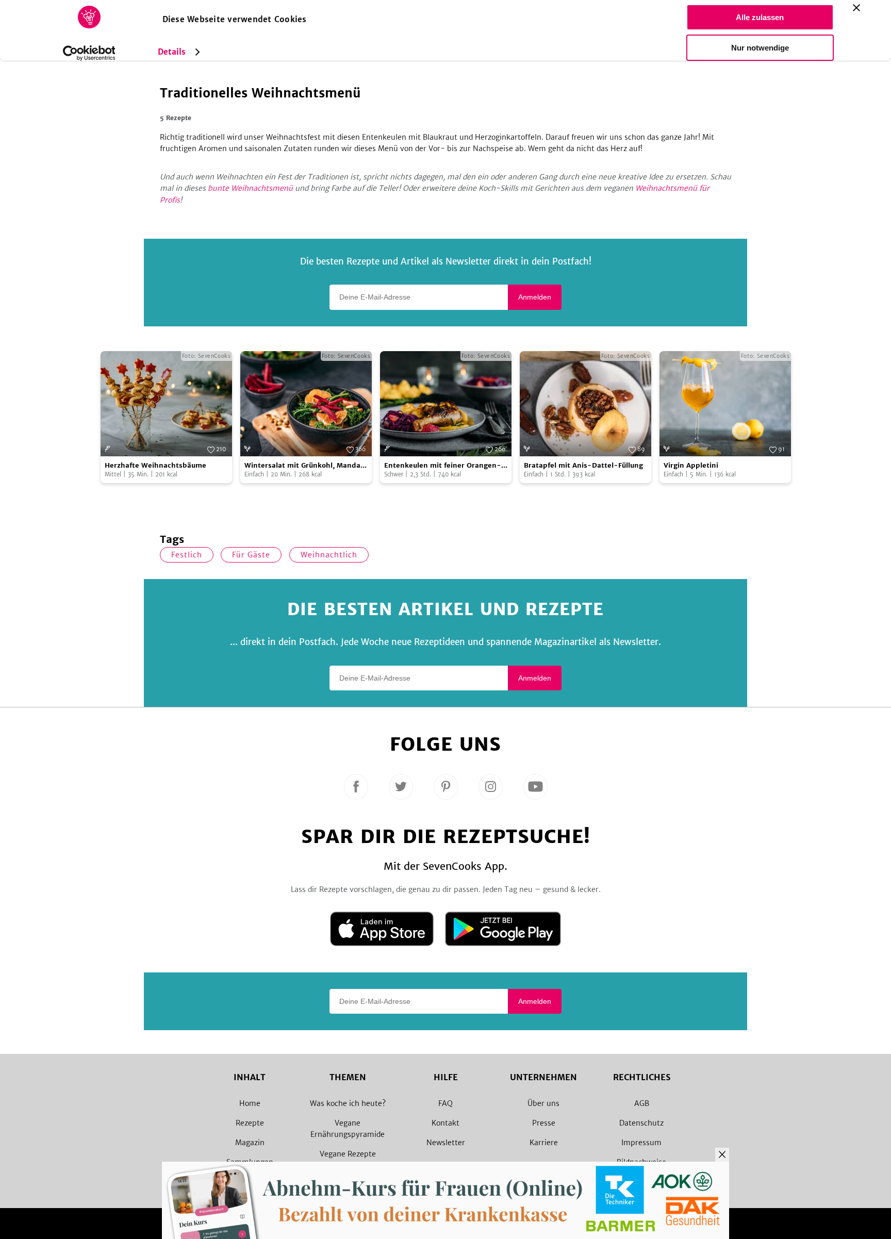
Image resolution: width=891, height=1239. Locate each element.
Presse (543, 1123)
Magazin (250, 1142)
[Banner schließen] (856, 7)
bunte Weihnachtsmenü (250, 188)
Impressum (641, 1142)
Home (249, 1103)
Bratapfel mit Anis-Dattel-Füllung (583, 465)
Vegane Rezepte (348, 1154)
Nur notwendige (760, 47)
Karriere (544, 1142)
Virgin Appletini (691, 465)
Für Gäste (251, 554)
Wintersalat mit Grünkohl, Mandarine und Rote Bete (304, 466)
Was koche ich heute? (348, 1103)
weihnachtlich (329, 554)
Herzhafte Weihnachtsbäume (155, 465)
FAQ (445, 1103)
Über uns (543, 1103)
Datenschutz (641, 1123)
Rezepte (250, 1123)
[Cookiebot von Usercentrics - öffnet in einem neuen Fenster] (89, 53)
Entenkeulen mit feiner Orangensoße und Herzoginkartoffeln (442, 466)
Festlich (186, 554)
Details (172, 52)
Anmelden (534, 297)
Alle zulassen (760, 17)
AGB (641, 1103)
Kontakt (445, 1123)
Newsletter (445, 1142)
